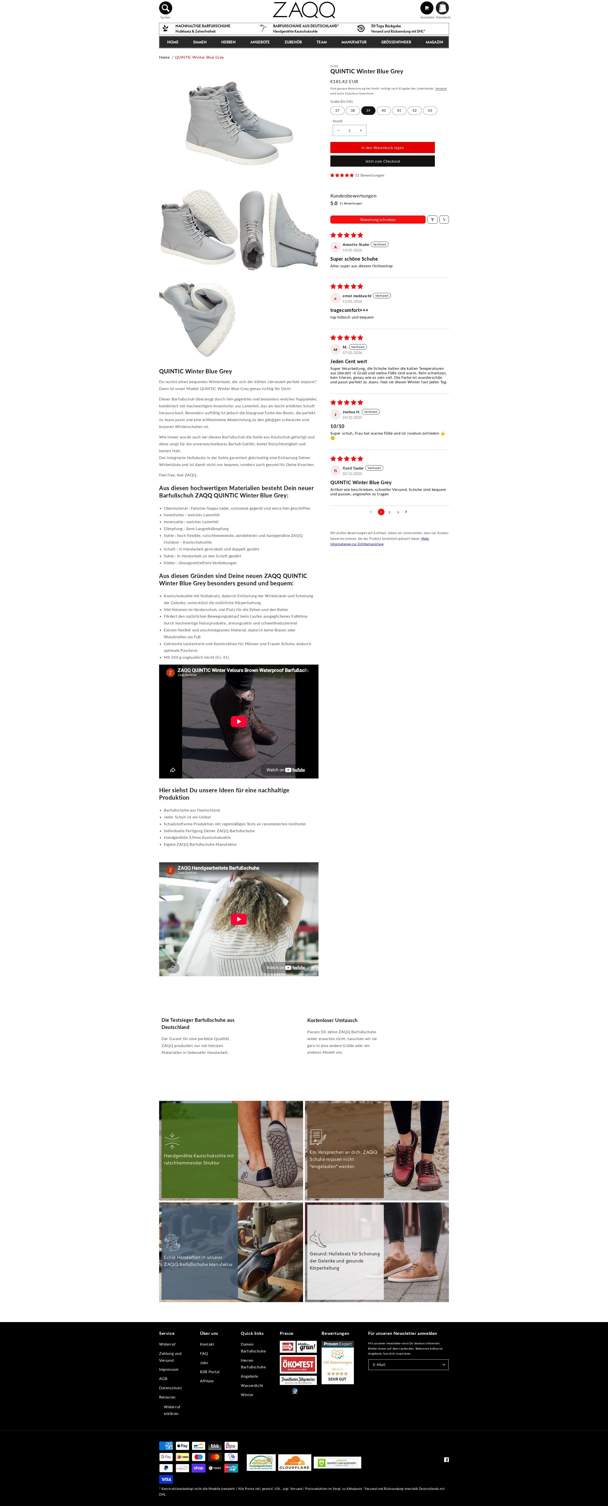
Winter (247, 1394)
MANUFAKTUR (354, 42)
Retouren (167, 1397)
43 (430, 110)
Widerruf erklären (172, 1410)
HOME (173, 42)
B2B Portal (209, 1371)
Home (164, 57)
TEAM (322, 42)
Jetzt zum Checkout (382, 161)
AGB (163, 1378)
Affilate (207, 1381)
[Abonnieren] (443, 1364)
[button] (166, 8)
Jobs (204, 1362)
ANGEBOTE (260, 42)
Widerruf (167, 1344)
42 (415, 110)
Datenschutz (170, 1387)
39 (368, 110)
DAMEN (200, 42)
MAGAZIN (434, 42)
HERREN (228, 42)
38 (353, 110)
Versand (440, 88)
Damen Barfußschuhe (253, 1347)
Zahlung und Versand (170, 1356)
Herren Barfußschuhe (253, 1363)
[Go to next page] (407, 512)
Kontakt (207, 1344)
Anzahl (337, 121)
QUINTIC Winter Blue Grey (199, 57)
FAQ (204, 1353)
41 (399, 110)
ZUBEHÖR (293, 42)
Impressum (168, 1369)
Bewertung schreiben (378, 219)
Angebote (249, 1376)
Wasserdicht (252, 1385)
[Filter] (432, 220)
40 (384, 110)
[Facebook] (446, 1460)
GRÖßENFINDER (396, 42)
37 (337, 110)
